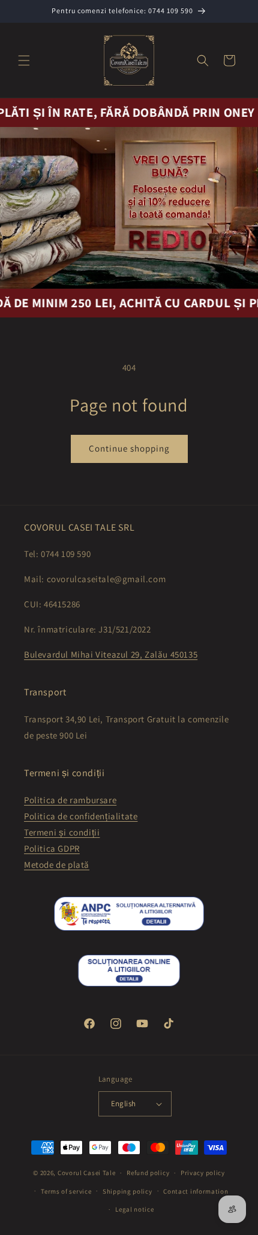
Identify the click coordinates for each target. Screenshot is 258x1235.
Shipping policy (127, 1191)
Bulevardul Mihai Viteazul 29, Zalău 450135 (110, 654)
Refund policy (148, 1173)
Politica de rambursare (70, 800)
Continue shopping (129, 448)
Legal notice (134, 1209)
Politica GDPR (52, 848)
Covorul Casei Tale (87, 1173)
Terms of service (66, 1191)
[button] (24, 60)
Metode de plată (56, 864)
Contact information (195, 1191)
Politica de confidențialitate (80, 816)
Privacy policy (203, 1173)
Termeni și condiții (62, 832)
